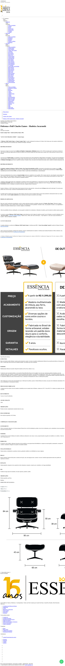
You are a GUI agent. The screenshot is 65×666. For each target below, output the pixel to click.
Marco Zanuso (11, 68)
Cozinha (9, 32)
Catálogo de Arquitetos (7, 630)
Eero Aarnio (10, 52)
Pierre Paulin (10, 76)
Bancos (9, 89)
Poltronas (10, 104)
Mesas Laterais (11, 100)
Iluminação (10, 37)
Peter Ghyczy (11, 75)
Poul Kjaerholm (11, 77)
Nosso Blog (2, 2)
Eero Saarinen (11, 53)
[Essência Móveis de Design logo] (5, 13)
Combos (9, 96)
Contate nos (5, 617)
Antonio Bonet (11, 48)
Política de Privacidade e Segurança (10, 621)
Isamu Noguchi (11, 61)
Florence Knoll (11, 56)
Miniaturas (10, 42)
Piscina (9, 27)
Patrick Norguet (11, 73)
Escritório (10, 31)
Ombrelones (10, 101)
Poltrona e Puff (11, 102)
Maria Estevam (11, 69)
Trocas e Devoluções (7, 623)
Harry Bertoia (11, 60)
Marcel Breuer (11, 67)
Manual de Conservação (8, 609)
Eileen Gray (10, 55)
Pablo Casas (10, 72)
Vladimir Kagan (11, 80)
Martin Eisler (10, 71)
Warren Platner (11, 81)
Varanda (9, 26)
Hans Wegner (11, 59)
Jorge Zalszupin (11, 63)
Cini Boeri (10, 51)
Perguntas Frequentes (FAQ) (9, 619)
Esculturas (10, 39)
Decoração (8, 33)
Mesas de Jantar (11, 99)
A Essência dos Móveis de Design (10, 606)
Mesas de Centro (11, 98)
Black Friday (5, 629)
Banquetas (10, 90)
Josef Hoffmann (11, 64)
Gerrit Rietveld (11, 58)
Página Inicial (6, 111)
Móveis (7, 83)
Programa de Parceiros (7, 631)
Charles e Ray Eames (12, 50)
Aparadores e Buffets (12, 88)
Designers (8, 43)
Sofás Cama (10, 107)
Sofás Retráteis (11, 108)
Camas (9, 91)
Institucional (5, 607)
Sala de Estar (10, 28)
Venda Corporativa (7, 2)
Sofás (9, 106)
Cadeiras (10, 92)
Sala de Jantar (11, 29)
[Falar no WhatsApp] (61, 661)
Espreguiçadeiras (11, 97)
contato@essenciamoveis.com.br (9, 637)
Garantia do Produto (7, 618)
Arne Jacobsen (11, 49)
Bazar (4, 628)
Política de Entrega (7, 620)
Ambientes (8, 21)
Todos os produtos (11, 25)
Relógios (10, 40)
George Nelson (11, 57)
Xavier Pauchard (11, 82)
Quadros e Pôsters (11, 41)
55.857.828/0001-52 (29, 664)
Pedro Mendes (11, 74)
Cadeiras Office (11, 93)
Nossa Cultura (6, 610)
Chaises (9, 94)
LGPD (4, 608)
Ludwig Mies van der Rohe (13, 66)
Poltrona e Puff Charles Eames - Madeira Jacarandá (13, 118)
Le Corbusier (10, 65)
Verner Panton (11, 78)
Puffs (9, 105)
